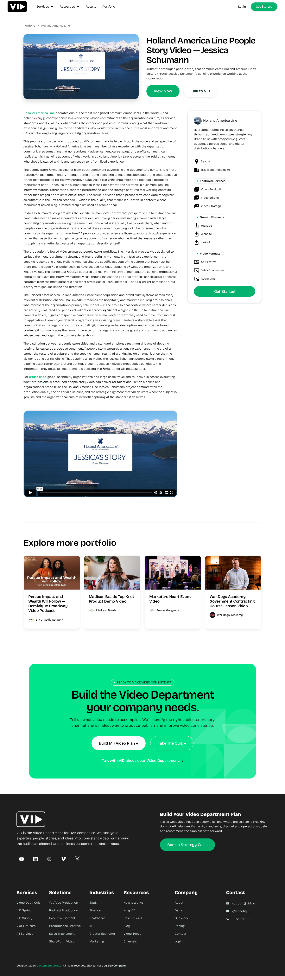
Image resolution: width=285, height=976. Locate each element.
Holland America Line (55, 25)
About (179, 902)
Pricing (180, 926)
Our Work (181, 918)
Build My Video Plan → (118, 743)
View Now (163, 91)
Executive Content (62, 918)
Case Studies (133, 918)
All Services (24, 933)
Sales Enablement (62, 933)
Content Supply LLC (49, 965)
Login (242, 6)
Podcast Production (63, 910)
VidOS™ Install (26, 926)
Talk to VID (200, 91)
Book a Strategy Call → (187, 844)
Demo (179, 910)
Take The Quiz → (172, 743)
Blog (127, 926)
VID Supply (24, 918)
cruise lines (37, 377)
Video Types (132, 933)
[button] (45, 6)
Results (91, 6)
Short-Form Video (61, 941)
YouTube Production (63, 902)
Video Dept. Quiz (28, 902)
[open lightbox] (81, 67)
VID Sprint (23, 910)
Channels (130, 941)
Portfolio (108, 6)
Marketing (96, 941)
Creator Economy (102, 933)
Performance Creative (65, 926)
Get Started (264, 6)
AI (90, 926)
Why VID (130, 910)
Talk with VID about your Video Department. (141, 760)
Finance (95, 910)
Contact (180, 933)
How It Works (133, 902)
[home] (17, 6)
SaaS (93, 902)
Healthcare (97, 918)
